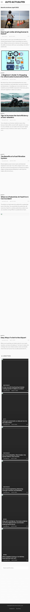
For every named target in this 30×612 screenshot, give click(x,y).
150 (28, 481)
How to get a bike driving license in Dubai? (14, 33)
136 (28, 301)
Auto (3, 29)
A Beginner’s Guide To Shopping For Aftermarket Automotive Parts (14, 76)
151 (28, 342)
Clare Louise (4, 36)
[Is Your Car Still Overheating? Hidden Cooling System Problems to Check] (15, 516)
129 (28, 119)
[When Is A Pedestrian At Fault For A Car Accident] (15, 325)
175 (28, 36)
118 (28, 79)
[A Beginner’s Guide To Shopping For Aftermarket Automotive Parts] (15, 60)
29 (27, 565)
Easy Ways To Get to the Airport (13, 478)
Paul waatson (6, 599)
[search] (28, 2)
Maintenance (6, 526)
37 (27, 599)
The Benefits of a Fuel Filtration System (13, 298)
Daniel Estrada (6, 531)
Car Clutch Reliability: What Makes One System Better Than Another (14, 596)
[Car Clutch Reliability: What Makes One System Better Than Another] (15, 584)
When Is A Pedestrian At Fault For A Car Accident (14, 339)
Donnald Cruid (5, 79)
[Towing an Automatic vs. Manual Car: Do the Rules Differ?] (15, 550)
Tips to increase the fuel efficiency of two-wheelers (14, 116)
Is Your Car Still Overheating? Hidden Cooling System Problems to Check (13, 529)
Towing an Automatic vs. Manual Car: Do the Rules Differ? (14, 562)
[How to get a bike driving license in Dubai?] (15, 19)
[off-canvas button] (2, 2)
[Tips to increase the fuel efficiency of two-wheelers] (15, 102)
